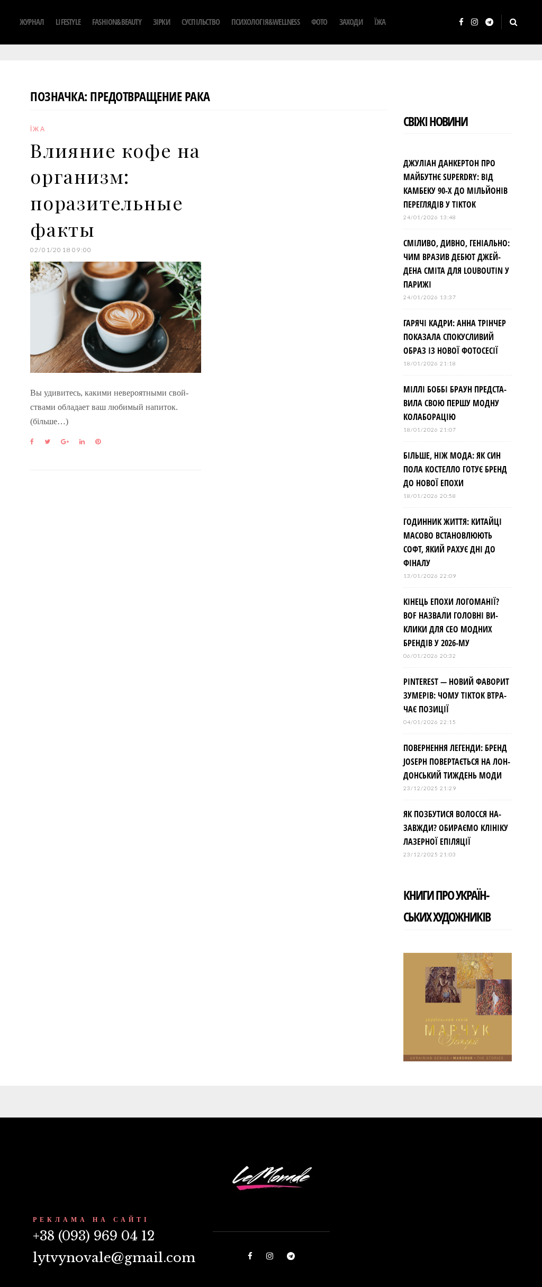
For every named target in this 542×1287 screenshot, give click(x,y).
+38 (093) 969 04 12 (94, 1236)
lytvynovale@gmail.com (114, 1257)
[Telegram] (489, 22)
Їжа (380, 21)
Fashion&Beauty (116, 21)
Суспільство (201, 21)
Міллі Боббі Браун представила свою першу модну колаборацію (455, 403)
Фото (319, 21)
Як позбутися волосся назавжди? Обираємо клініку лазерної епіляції (455, 827)
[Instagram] (474, 22)
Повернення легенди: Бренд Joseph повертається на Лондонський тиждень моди (456, 761)
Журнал (32, 21)
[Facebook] (461, 22)
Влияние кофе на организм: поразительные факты (115, 189)
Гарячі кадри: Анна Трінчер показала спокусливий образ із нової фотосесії (454, 336)
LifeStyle (68, 21)
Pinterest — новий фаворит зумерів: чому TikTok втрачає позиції (456, 695)
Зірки (161, 21)
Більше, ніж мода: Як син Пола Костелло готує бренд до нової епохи (455, 469)
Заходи (351, 21)
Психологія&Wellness (265, 21)
